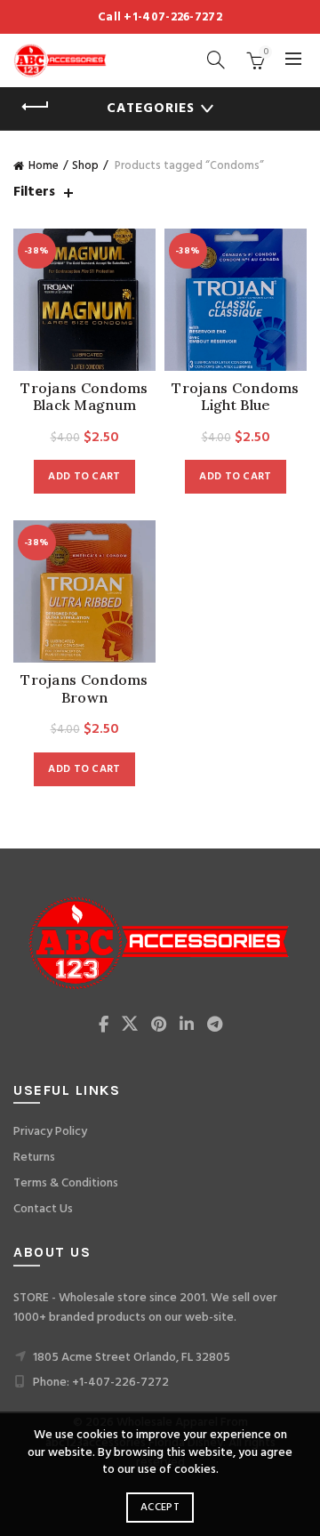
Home (43, 166)
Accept (160, 1507)
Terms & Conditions (65, 1183)
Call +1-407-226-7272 (160, 17)
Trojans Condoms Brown (84, 688)
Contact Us (43, 1209)
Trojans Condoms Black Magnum (84, 397)
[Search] (216, 59)
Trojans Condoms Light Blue (236, 397)
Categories (151, 108)
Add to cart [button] (84, 477)
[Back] (35, 107)
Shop (85, 166)
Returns (34, 1157)
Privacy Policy (50, 1132)
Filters (34, 192)
